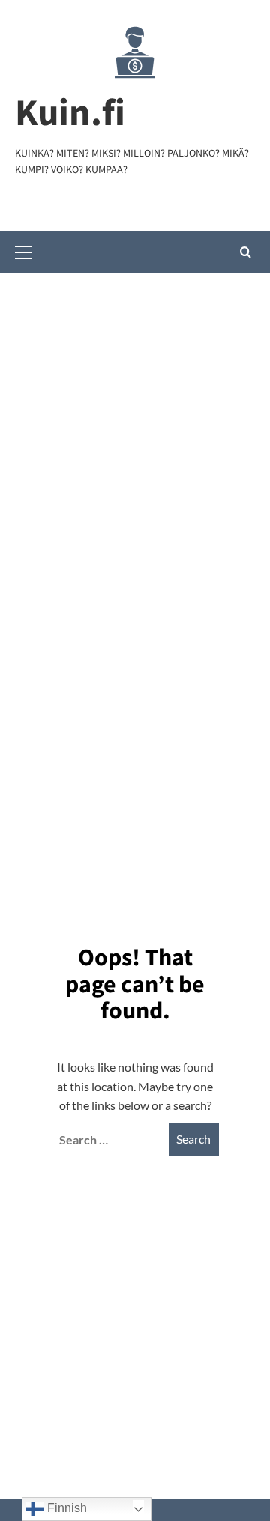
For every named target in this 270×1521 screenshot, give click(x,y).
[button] (30, 250)
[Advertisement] (135, 415)
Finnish (65, 1508)
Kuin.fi (70, 113)
